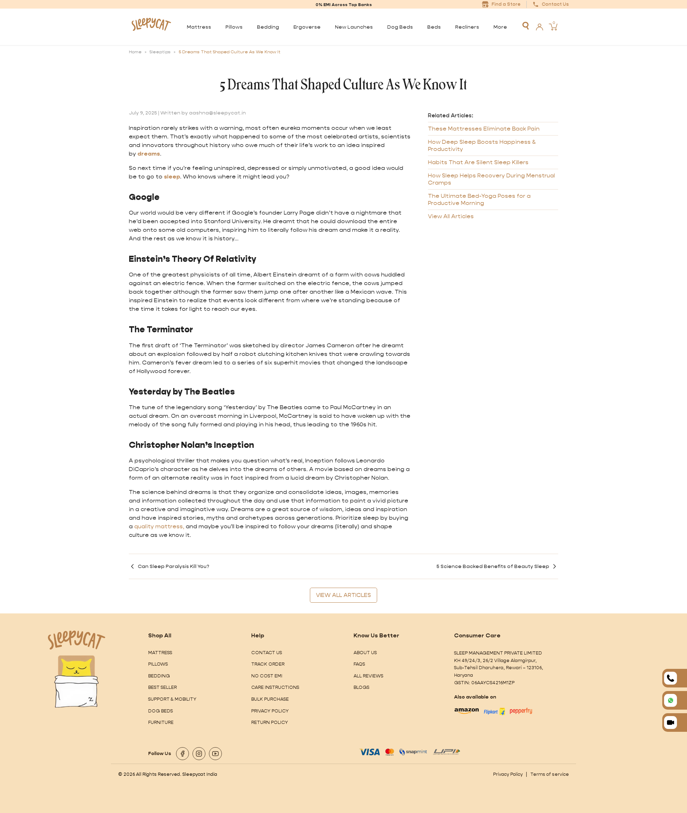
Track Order (267, 664)
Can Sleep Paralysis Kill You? (173, 566)
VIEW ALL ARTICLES (343, 595)
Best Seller (162, 687)
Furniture (161, 722)
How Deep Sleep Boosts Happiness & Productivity (482, 145)
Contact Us (266, 653)
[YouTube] (215, 753)
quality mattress (158, 526)
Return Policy (269, 722)
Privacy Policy (270, 711)
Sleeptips (160, 52)
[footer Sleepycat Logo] (76, 640)
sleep (172, 176)
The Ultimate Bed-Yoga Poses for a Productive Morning (479, 199)
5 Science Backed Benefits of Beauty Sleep (493, 566)
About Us (365, 653)
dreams (148, 153)
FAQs (359, 664)
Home (135, 52)
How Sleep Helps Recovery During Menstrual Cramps (491, 179)
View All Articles (451, 216)
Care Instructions (275, 687)
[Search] (525, 25)
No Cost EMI (266, 676)
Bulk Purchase (270, 699)
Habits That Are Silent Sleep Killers (478, 162)
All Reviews (368, 676)
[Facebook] (182, 753)
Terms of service (549, 774)
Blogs (361, 687)
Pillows (158, 664)
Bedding (159, 676)
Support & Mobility (172, 699)
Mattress (160, 653)
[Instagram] (199, 753)
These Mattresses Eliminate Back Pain (484, 128)
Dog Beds (160, 711)
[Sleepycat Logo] (151, 27)
